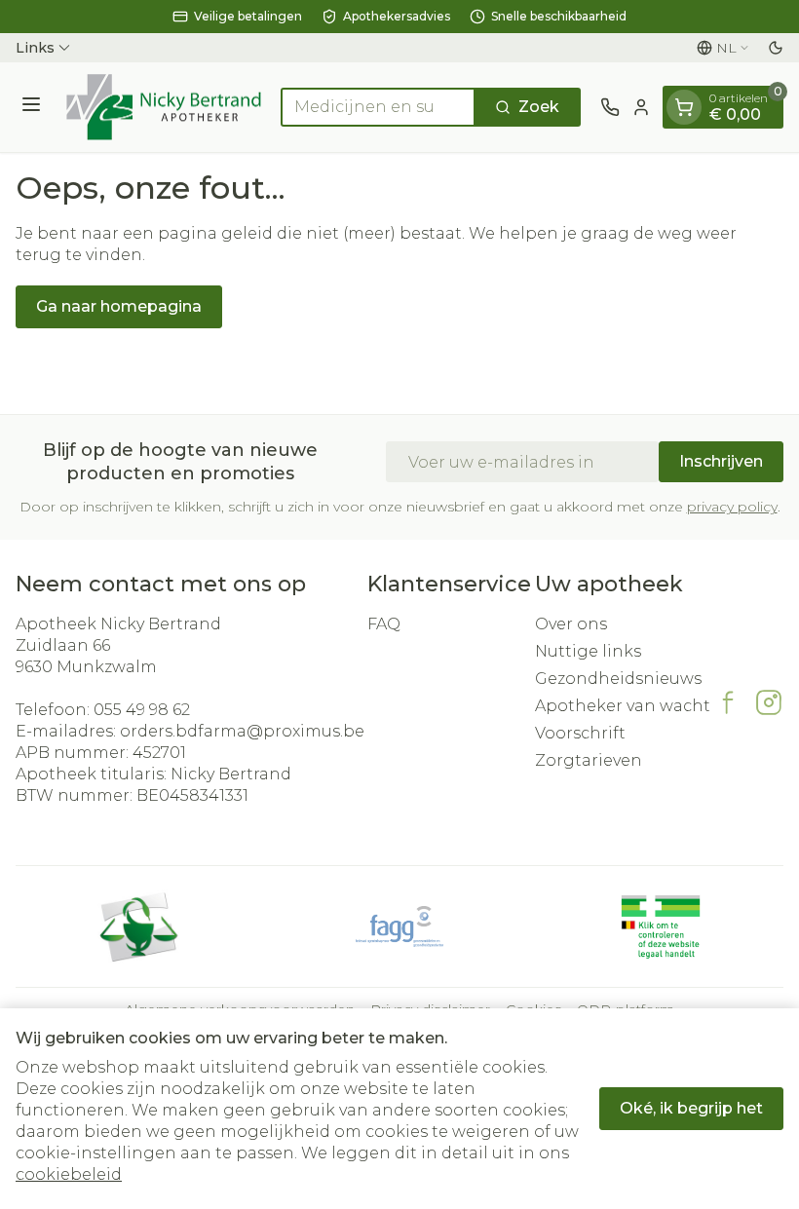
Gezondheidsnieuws (618, 678)
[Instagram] (768, 702)
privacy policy (732, 506)
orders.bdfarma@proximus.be (242, 731)
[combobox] (378, 107)
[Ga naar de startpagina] (163, 107)
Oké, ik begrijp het (691, 1108)
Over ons (571, 624)
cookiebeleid (69, 1174)
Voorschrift (580, 733)
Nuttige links (588, 651)
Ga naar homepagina (119, 306)
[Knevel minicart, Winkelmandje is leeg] (684, 107)
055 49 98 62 (142, 709)
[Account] (641, 107)
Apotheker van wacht (622, 706)
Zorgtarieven (588, 760)
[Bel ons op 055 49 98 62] (610, 107)
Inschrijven (721, 461)
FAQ (383, 624)
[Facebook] (727, 702)
